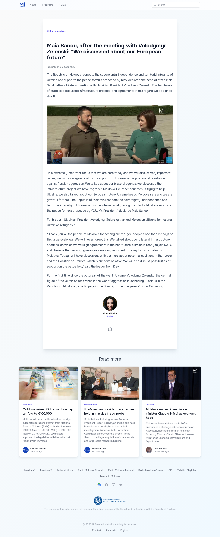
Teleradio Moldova (110, 476)
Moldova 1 (29, 470)
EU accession (56, 31)
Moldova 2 (46, 470)
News (33, 4)
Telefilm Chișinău (186, 470)
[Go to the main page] (22, 5)
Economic (27, 404)
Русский (111, 530)
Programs (47, 4)
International (90, 404)
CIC (170, 470)
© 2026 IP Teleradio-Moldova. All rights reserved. (110, 524)
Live (62, 4)
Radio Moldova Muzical (120, 470)
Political (150, 404)
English (124, 530)
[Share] (110, 328)
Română (96, 530)
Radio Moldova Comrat (151, 470)
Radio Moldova (65, 470)
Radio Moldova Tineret (90, 470)
